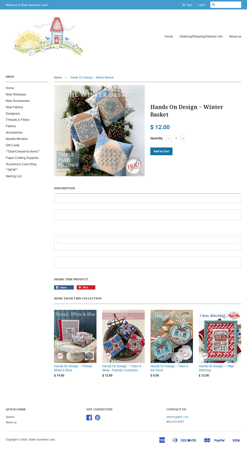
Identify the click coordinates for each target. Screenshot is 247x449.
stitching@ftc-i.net (177, 417)
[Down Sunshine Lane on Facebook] (89, 419)
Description (64, 188)
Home (169, 36)
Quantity (156, 138)
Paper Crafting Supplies (22, 157)
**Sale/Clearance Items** (23, 151)
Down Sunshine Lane (42, 439)
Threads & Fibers (18, 119)
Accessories (14, 132)
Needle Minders (17, 138)
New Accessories (18, 100)
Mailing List (13, 176)
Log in (202, 5)
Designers (13, 113)
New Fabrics (14, 107)
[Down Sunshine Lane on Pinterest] (98, 419)
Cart (189, 5)
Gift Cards (12, 145)
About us (235, 36)
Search (10, 417)
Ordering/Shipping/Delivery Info (200, 36)
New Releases (16, 94)
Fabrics (11, 126)
